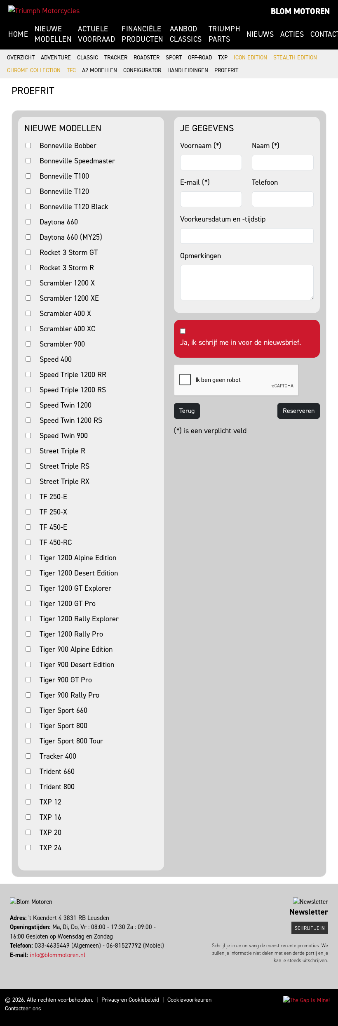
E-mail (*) (195, 182)
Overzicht (21, 57)
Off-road (200, 57)
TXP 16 (50, 817)
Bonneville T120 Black (74, 207)
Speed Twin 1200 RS (71, 420)
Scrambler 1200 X (67, 283)
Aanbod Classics (186, 34)
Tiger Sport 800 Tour (71, 741)
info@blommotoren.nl (57, 955)
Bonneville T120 (64, 191)
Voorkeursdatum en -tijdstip (222, 219)
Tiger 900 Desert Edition (77, 665)
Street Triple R (62, 451)
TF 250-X (53, 512)
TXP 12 (50, 802)
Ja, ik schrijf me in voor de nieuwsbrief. (240, 342)
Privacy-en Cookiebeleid (130, 1000)
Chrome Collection (34, 70)
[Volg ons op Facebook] (11, 964)
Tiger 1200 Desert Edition (79, 573)
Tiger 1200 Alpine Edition (78, 558)
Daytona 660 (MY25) (71, 237)
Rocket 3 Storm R (67, 268)
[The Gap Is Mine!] (306, 1000)
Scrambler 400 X (65, 313)
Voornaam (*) (200, 146)
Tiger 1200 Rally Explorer (79, 619)
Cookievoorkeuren (189, 1000)
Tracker (115, 57)
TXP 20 (50, 832)
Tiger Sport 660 (63, 710)
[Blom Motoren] (44, 11)
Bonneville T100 (64, 176)
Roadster (147, 57)
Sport (174, 57)
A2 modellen (99, 70)
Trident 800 (57, 787)
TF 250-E (53, 497)
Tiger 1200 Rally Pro (71, 634)
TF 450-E (53, 527)
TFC (71, 70)
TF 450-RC (56, 542)
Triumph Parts (224, 34)
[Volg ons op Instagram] (15, 964)
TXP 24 (50, 848)
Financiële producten (142, 34)
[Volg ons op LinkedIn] (18, 964)
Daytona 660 (59, 222)
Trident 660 (57, 771)
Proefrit (226, 70)
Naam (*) (265, 146)
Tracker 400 (58, 756)
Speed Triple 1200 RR (73, 375)
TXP (223, 57)
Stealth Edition (295, 57)
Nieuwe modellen (53, 34)
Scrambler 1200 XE (69, 298)
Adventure (56, 57)
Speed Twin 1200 (66, 405)
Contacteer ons (23, 1008)
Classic (87, 57)
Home (18, 34)
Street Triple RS (64, 466)
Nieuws (260, 34)
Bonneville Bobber (68, 146)
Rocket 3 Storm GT (69, 252)
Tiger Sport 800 (63, 726)
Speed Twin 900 (64, 436)
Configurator (142, 70)
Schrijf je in (310, 928)
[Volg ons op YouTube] (22, 964)
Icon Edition (250, 57)
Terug (187, 410)
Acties (292, 34)
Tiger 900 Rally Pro (69, 695)
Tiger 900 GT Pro (66, 680)
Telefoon (265, 182)
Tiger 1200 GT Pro (68, 604)
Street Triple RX (64, 481)
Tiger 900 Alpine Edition (76, 649)
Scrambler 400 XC (67, 329)
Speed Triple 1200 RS (73, 390)
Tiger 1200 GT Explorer (75, 588)
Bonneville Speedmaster (77, 161)
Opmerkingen (200, 256)
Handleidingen (187, 70)
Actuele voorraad (96, 34)
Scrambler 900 (62, 344)
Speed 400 (56, 359)
